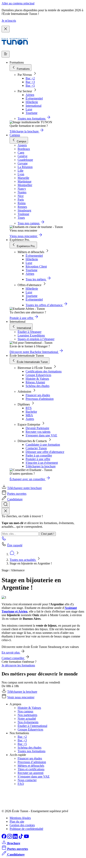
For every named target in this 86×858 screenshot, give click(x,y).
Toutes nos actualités (23, 559)
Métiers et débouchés (31, 765)
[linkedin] (15, 837)
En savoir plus (11, 652)
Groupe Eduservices (38, 375)
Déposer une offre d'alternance (45, 452)
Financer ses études (38, 395)
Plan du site (17, 821)
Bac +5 (30, 85)
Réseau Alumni (35, 382)
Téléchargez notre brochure (24, 488)
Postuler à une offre (38, 459)
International (33, 105)
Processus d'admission (40, 398)
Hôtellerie (32, 102)
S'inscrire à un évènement (42, 462)
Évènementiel (34, 98)
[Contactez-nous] (4, 539)
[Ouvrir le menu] (6, 54)
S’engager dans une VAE (34, 776)
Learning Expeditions (31, 335)
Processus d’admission (32, 762)
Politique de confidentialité (26, 828)
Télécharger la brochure (41, 466)
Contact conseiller (13, 658)
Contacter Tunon (36, 448)
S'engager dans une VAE (41, 435)
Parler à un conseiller (39, 455)
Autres (30, 419)
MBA (29, 415)
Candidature (15, 499)
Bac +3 (30, 82)
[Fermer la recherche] (6, 511)
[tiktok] (21, 837)
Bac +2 (30, 78)
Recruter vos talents (38, 431)
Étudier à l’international (32, 726)
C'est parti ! (47, 533)
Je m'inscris (9, 20)
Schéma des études (37, 386)
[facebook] (4, 837)
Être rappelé (14, 545)
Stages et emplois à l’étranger (36, 339)
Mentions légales (20, 818)
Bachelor (31, 411)
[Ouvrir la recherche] (6, 504)
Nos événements (28, 722)
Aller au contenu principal (18, 3)
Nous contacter (27, 780)
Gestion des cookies (22, 825)
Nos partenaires (27, 715)
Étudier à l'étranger (29, 332)
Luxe (29, 109)
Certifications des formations (44, 371)
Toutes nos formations (31, 751)
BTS (29, 408)
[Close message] (6, 29)
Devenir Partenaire (37, 428)
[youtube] (26, 837)
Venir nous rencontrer (20, 697)
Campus (15, 135)
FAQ (21, 783)
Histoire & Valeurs (37, 378)
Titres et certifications (31, 769)
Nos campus (25, 711)
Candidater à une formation (43, 444)
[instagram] (10, 837)
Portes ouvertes (16, 493)
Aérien (30, 94)
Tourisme (31, 113)
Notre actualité (27, 718)
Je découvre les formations (18, 665)
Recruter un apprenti (30, 773)
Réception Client (36, 266)
